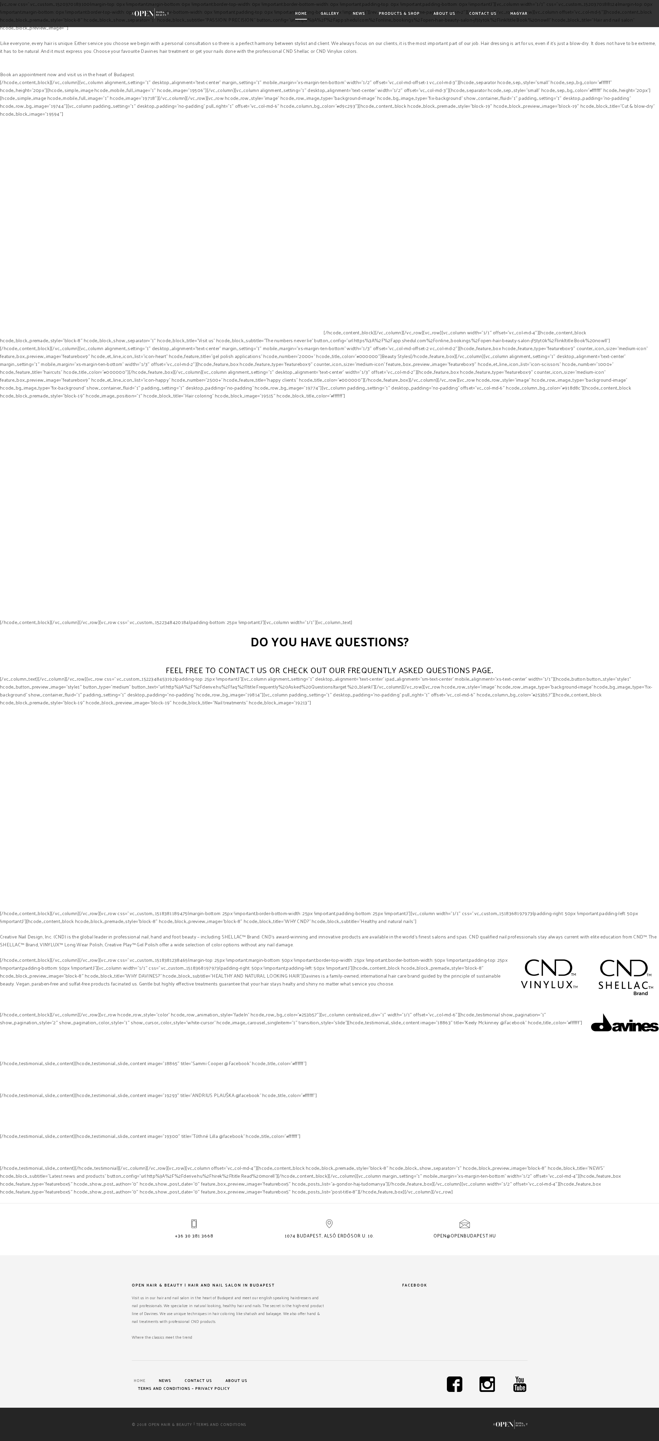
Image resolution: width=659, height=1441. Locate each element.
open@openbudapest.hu (464, 1236)
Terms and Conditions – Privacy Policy (184, 1388)
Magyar (519, 13)
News (359, 13)
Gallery (330, 13)
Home (301, 13)
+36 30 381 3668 (194, 1236)
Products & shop (399, 13)
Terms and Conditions (221, 1424)
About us (444, 13)
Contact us (483, 13)
